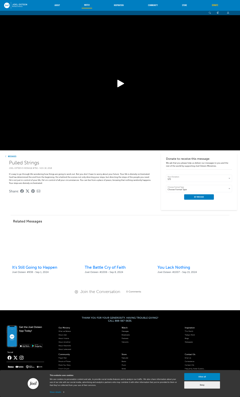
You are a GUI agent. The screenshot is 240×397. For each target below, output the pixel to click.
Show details (55, 392)
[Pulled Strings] (22, 191)
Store (184, 5)
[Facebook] (10, 358)
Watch (87, 5)
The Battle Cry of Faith (105, 267)
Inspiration (119, 5)
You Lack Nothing (174, 267)
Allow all (202, 377)
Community (153, 5)
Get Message (199, 197)
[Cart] (218, 13)
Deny (202, 385)
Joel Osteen (19, 272)
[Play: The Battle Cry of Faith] (120, 244)
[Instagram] (22, 358)
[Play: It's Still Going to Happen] (47, 244)
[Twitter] (16, 358)
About (57, 5)
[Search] (209, 13)
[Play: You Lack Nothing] (193, 244)
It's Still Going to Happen (34, 267)
